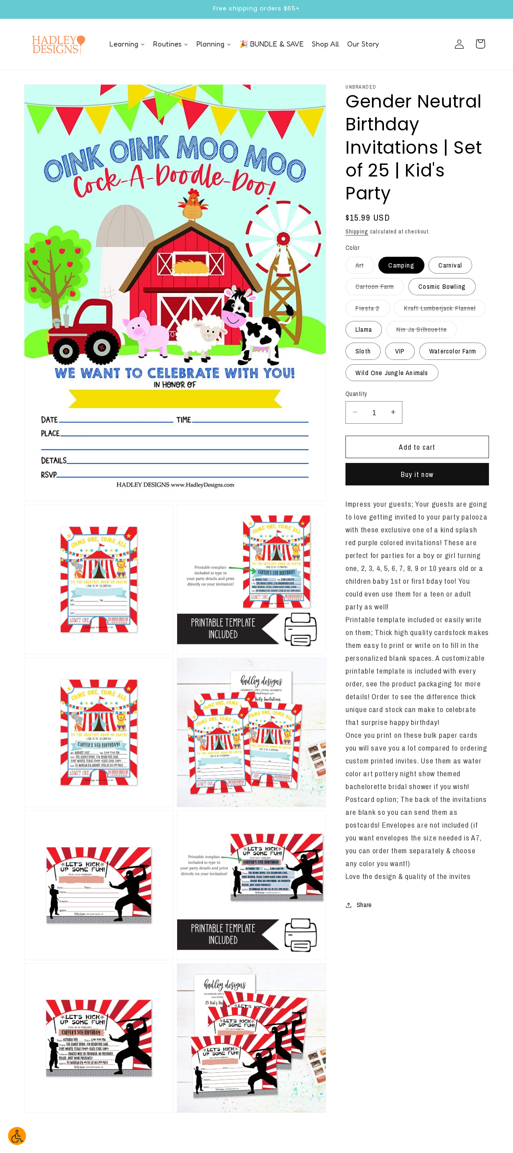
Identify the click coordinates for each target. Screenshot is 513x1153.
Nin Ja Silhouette (426, 331)
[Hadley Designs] (58, 44)
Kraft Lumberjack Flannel (445, 310)
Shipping (356, 231)
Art (364, 267)
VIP (400, 350)
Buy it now (417, 474)
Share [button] (364, 904)
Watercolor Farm (452, 350)
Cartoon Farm (379, 288)
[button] (480, 44)
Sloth (363, 350)
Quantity (356, 393)
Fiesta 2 (372, 310)
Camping (401, 264)
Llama (363, 329)
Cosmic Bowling (442, 286)
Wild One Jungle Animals (391, 372)
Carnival (450, 264)
